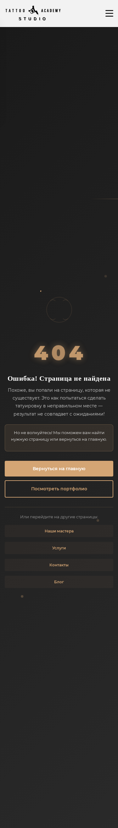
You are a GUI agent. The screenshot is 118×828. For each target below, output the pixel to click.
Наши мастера (59, 531)
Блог (59, 582)
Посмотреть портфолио (59, 489)
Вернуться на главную (59, 468)
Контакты (59, 565)
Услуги (59, 548)
